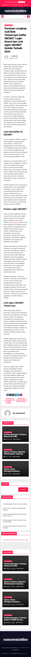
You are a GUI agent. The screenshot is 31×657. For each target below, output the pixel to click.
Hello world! (24, 540)
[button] (25, 16)
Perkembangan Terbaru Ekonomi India (15, 435)
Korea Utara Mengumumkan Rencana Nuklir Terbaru (15, 471)
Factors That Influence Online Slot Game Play (20, 400)
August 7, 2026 (10, 622)
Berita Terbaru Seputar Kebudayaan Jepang (14, 453)
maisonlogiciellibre (15, 10)
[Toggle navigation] (28, 16)
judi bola (15, 222)
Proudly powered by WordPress (10, 647)
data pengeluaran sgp (16, 4)
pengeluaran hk (6, 4)
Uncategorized (8, 25)
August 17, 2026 (10, 586)
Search (5, 484)
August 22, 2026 (10, 568)
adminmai (15, 56)
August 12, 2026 (10, 604)
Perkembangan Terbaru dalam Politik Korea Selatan (15, 620)
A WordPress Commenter (10, 540)
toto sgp (26, 4)
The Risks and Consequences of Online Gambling (10, 401)
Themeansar (15, 649)
